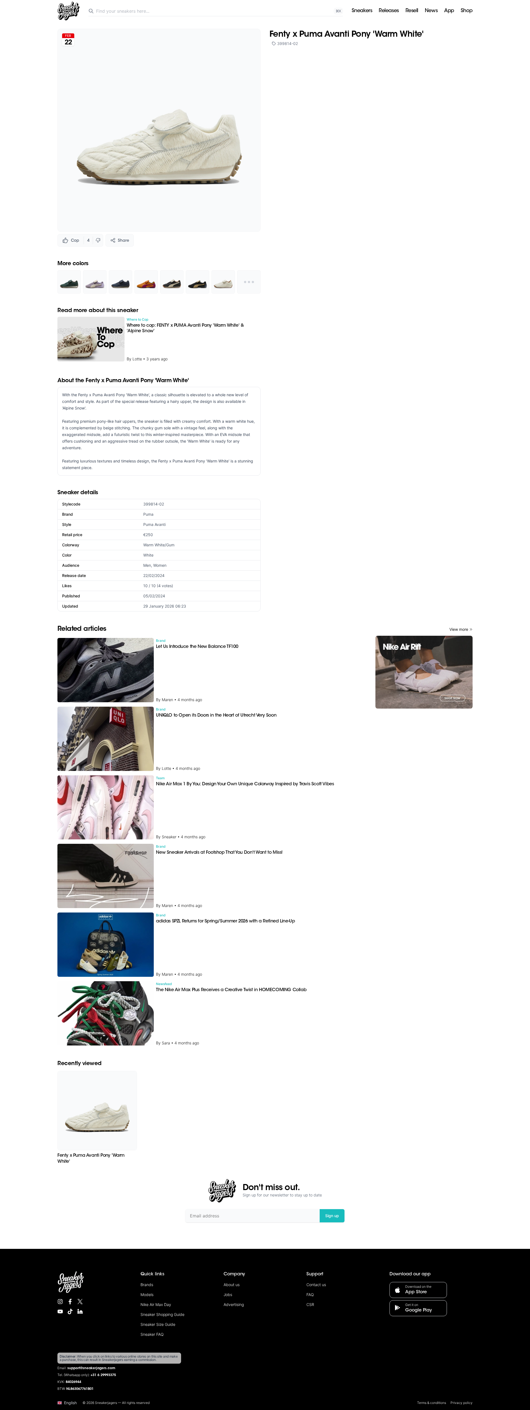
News (431, 11)
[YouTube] (60, 1311)
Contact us (316, 1284)
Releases (389, 11)
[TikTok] (70, 1311)
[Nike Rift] (424, 672)
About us (232, 1284)
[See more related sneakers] (249, 282)
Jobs (228, 1294)
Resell (412, 11)
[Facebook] (70, 1301)
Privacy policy (462, 1403)
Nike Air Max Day (156, 1304)
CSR (310, 1304)
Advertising (234, 1304)
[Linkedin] (80, 1311)
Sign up (332, 1215)
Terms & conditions (431, 1403)
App (449, 11)
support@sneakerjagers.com (91, 1368)
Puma (148, 514)
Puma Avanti (154, 524)
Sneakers (362, 11)
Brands (147, 1284)
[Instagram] (60, 1301)
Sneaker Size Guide (158, 1324)
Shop (467, 11)
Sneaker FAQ (152, 1334)
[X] (80, 1301)
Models (147, 1294)
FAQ (310, 1294)
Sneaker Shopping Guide (162, 1314)
